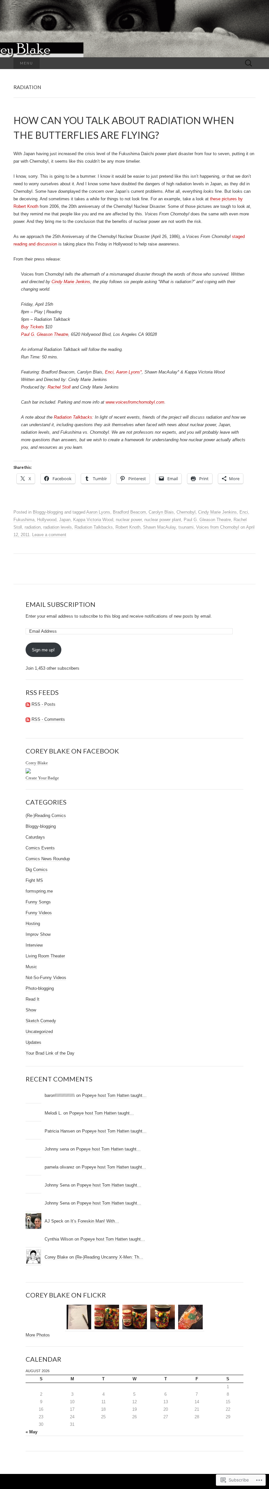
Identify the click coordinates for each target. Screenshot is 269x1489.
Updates (33, 1042)
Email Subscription (60, 604)
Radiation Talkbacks (73, 417)
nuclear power (129, 519)
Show (31, 1010)
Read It (32, 999)
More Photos (38, 1335)
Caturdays (35, 837)
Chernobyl (186, 512)
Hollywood (46, 519)
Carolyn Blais (161, 512)
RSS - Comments (48, 719)
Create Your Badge (42, 777)
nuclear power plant (162, 519)
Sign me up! (43, 649)
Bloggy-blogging (48, 512)
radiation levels (57, 527)
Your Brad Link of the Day (50, 1053)
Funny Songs (38, 901)
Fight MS (34, 880)
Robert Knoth (127, 527)
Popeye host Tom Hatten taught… (114, 1095)
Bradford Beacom (129, 512)
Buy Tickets (32, 326)
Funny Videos (39, 912)
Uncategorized (39, 1031)
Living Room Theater (45, 955)
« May (31, 1431)
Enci (109, 372)
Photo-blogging (40, 988)
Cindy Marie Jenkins (71, 281)
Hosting (33, 923)
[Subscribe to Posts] (28, 704)
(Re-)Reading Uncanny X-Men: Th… (109, 1257)
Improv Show (38, 934)
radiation (33, 527)
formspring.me (39, 891)
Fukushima (23, 519)
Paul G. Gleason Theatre (44, 334)
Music (31, 966)
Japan (65, 519)
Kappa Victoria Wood (93, 519)
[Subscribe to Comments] (28, 719)
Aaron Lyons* (129, 372)
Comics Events (40, 847)
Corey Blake (37, 762)
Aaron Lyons (98, 512)
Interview (34, 945)
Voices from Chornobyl (217, 527)
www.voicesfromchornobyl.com (135, 402)
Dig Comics (37, 869)
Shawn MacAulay (159, 527)
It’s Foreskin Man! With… (95, 1221)
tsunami (186, 527)
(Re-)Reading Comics (46, 815)
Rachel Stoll (59, 387)
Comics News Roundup (48, 858)
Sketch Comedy (41, 1020)
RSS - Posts (43, 704)
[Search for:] (249, 63)
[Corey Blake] (28, 770)
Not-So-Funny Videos (46, 977)
